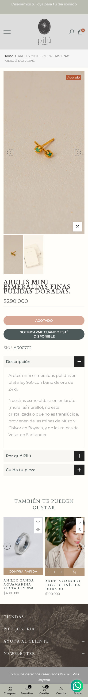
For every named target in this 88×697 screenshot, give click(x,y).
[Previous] (10, 152)
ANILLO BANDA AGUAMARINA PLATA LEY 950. (19, 584)
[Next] (77, 152)
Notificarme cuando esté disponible (44, 334)
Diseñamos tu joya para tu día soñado (44, 4)
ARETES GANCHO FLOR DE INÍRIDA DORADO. (62, 585)
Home (8, 56)
